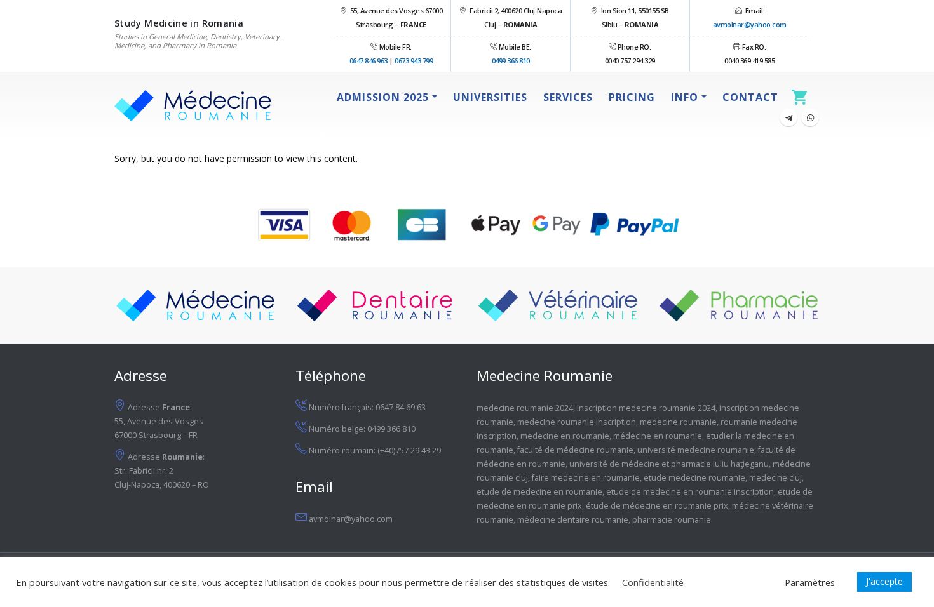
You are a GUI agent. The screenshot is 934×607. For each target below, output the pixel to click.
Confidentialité (653, 582)
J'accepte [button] (884, 581)
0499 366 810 (511, 60)
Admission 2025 (383, 97)
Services (568, 97)
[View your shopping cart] (803, 97)
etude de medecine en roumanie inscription (690, 491)
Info (684, 97)
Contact (750, 97)
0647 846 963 (368, 60)
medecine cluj (775, 477)
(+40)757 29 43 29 (409, 450)
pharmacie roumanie (671, 519)
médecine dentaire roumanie (572, 519)
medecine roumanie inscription (576, 422)
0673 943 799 (414, 60)
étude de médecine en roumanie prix (657, 505)
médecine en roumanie (657, 435)
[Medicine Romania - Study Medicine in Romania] (193, 105)
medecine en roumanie (564, 435)
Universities (490, 97)
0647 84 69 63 (401, 407)
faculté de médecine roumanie (575, 449)
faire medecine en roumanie (586, 477)
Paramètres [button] (810, 582)
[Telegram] (788, 117)
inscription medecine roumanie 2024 (646, 408)
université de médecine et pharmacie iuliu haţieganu (669, 463)
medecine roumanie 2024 (525, 408)
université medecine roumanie (695, 449)
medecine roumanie (678, 422)
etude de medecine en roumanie (539, 491)
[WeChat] (810, 117)
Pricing (632, 97)
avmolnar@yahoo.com (750, 24)
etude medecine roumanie (694, 477)
